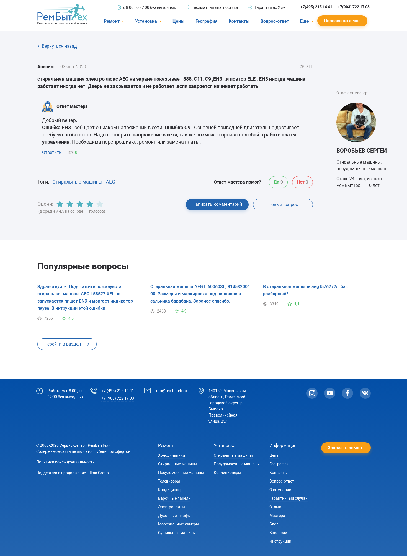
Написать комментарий (217, 204)
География (206, 21)
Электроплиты (171, 507)
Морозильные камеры (178, 524)
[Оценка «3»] (79, 204)
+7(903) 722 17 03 (354, 7)
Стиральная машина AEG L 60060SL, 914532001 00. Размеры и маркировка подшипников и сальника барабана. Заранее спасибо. (200, 294)
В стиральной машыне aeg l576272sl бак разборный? (305, 290)
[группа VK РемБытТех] (365, 393)
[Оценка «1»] (59, 204)
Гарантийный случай (288, 498)
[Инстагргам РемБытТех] (312, 393)
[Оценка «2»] (69, 204)
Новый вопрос (283, 204)
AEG (110, 182)
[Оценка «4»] (89, 204)
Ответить (51, 152)
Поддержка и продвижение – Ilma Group (72, 473)
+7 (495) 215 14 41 (117, 391)
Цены (178, 21)
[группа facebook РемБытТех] (347, 393)
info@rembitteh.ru (171, 391)
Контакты (239, 21)
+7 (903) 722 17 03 (117, 398)
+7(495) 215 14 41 (316, 7)
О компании (280, 490)
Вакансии (278, 532)
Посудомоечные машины (181, 472)
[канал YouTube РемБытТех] (329, 393)
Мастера (277, 515)
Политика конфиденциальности (65, 462)
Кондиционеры (172, 490)
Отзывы (276, 507)
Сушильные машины (177, 532)
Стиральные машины (77, 182)
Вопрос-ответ (275, 21)
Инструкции (280, 541)
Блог (273, 524)
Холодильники (171, 455)
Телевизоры (169, 481)
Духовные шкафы (174, 515)
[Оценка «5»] (99, 204)
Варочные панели (174, 498)
